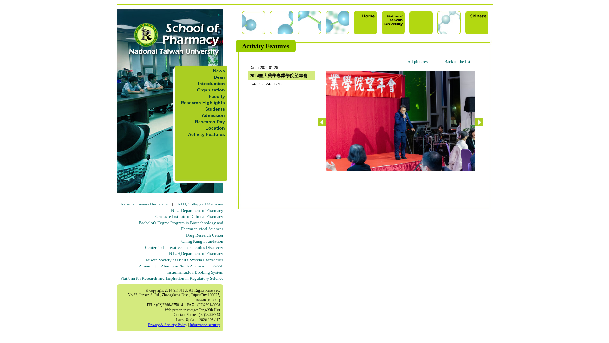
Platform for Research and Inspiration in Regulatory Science (172, 278)
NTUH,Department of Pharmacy (196, 253)
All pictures (418, 61)
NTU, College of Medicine (200, 204)
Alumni (145, 266)
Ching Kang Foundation (202, 241)
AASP (218, 266)
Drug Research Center (204, 235)
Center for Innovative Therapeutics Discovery (184, 247)
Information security (205, 325)
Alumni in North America (182, 266)
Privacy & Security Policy (167, 325)
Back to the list (457, 61)
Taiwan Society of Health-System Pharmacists (184, 260)
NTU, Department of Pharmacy (197, 210)
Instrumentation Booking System (195, 272)
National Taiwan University (144, 204)
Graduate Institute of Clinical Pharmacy (189, 216)
